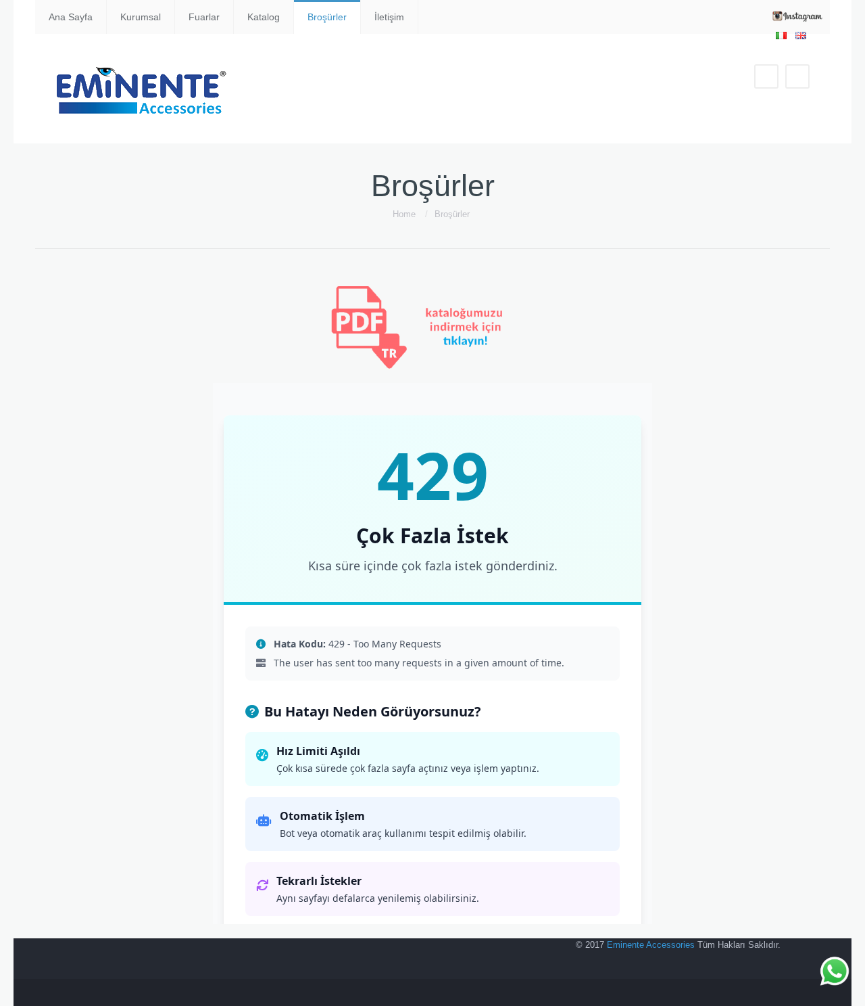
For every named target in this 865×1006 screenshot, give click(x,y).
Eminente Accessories (651, 945)
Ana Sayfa (71, 17)
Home (404, 214)
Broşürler (327, 17)
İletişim (389, 17)
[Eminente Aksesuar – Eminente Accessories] (144, 88)
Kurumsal (140, 17)
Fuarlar (204, 17)
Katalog (263, 17)
